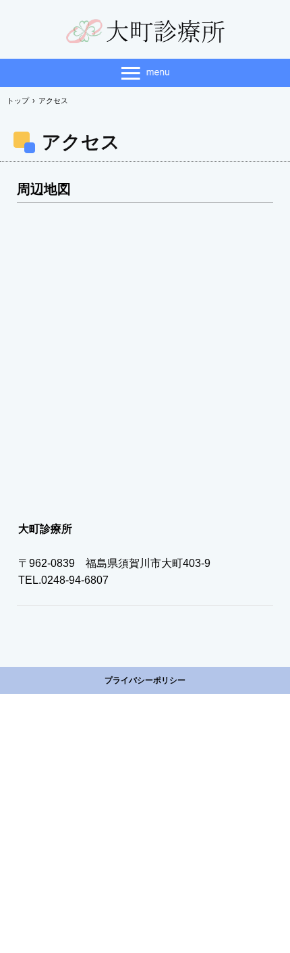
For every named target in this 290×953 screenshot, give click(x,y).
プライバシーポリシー (145, 680)
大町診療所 (145, 31)
